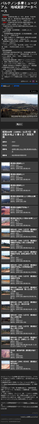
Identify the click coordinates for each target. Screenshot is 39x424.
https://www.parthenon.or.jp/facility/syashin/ (17, 384)
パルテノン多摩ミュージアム (29, 416)
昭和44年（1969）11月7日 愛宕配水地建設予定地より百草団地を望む (24, 230)
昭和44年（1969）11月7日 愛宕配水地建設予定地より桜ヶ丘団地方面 (24, 242)
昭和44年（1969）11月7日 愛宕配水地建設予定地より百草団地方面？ (24, 266)
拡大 (20, 124)
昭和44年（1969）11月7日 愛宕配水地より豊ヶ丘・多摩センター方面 (24, 338)
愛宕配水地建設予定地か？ (20, 207)
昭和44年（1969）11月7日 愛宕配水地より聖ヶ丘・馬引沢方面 (24, 303)
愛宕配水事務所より (18, 163)
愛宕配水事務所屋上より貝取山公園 (23, 196)
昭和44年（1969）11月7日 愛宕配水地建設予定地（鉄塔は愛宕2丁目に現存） (24, 254)
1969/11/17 (15, 145)
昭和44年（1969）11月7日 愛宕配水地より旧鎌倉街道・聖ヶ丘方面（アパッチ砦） (24, 289)
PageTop (35, 413)
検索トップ (6, 86)
